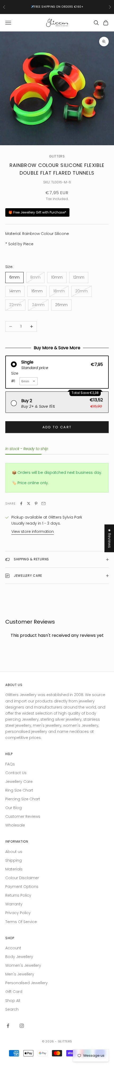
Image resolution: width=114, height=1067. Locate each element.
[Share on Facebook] (21, 503)
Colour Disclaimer (22, 877)
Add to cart (57, 427)
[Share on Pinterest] (36, 503)
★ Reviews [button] (109, 538)
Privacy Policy (18, 912)
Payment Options (21, 886)
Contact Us (16, 772)
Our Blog (13, 807)
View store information (32, 531)
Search (12, 1009)
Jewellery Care (19, 781)
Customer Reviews (22, 816)
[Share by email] (43, 503)
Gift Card (13, 991)
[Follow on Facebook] (8, 1025)
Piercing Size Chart (22, 799)
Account (13, 948)
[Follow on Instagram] (21, 1025)
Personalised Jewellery (26, 983)
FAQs (10, 764)
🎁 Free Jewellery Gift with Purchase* (37, 212)
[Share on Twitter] (29, 503)
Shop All (12, 1000)
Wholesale (15, 825)
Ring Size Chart (19, 790)
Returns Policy (18, 895)
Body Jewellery (19, 956)
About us (13, 851)
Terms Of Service (21, 921)
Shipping (13, 860)
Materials (14, 869)
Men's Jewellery (19, 974)
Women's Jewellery (23, 965)
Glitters (57, 156)
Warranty (14, 904)
